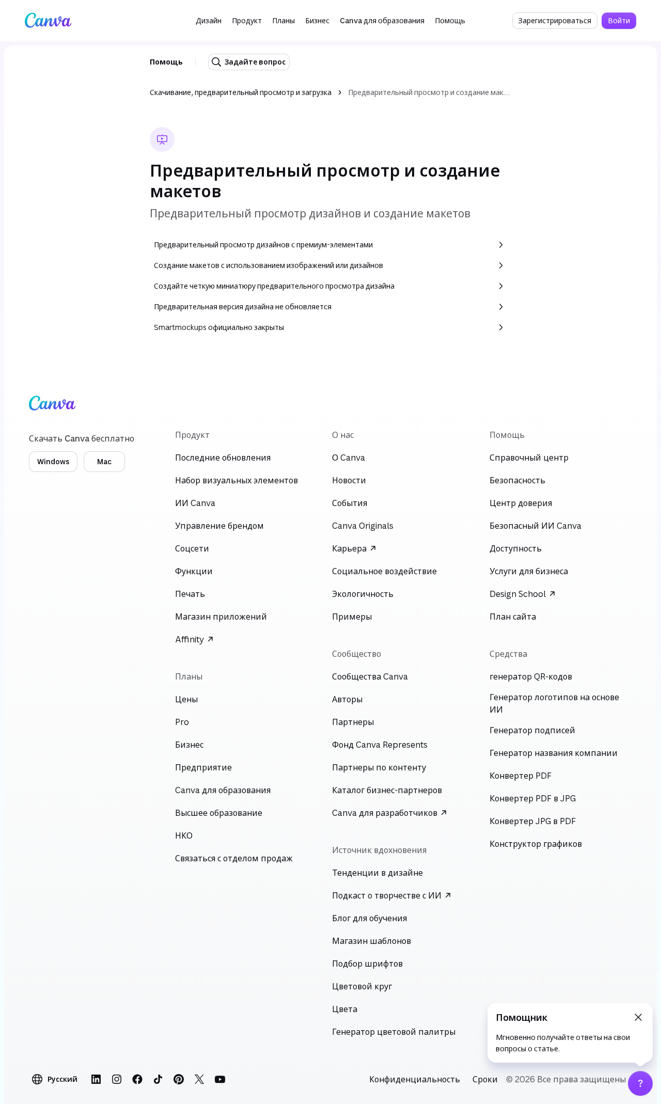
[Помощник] (640, 1083)
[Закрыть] (638, 1017)
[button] (209, 20)
